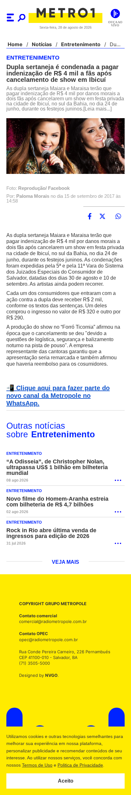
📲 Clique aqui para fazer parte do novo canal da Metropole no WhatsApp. (64, 403)
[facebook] (89, 221)
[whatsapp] (118, 221)
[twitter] (102, 221)
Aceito (65, 781)
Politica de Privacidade (90, 765)
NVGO (50, 679)
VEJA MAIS (65, 566)
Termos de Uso (47, 765)
